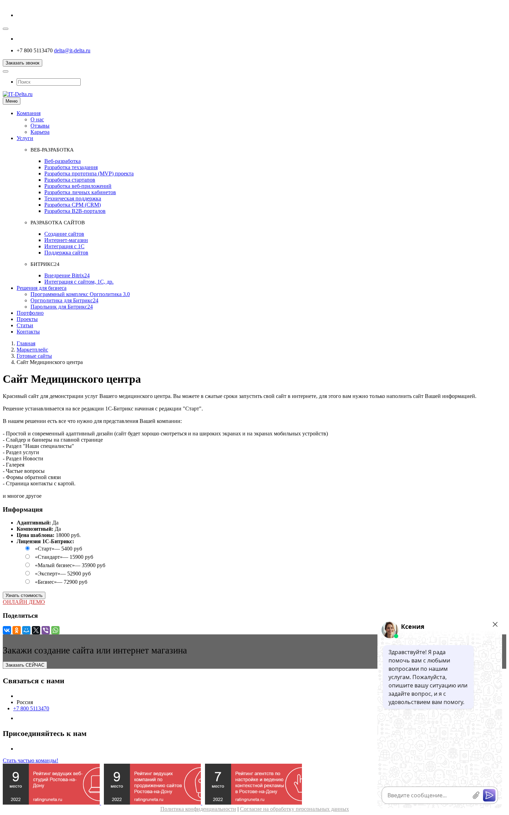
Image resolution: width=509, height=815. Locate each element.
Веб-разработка (62, 161)
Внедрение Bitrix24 (67, 275)
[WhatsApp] (55, 630)
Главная (26, 343)
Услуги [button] (25, 138)
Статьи (25, 325)
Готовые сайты (34, 356)
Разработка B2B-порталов (75, 211)
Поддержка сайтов (66, 252)
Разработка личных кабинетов (80, 192)
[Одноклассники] (16, 630)
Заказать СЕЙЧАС (25, 665)
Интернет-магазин (66, 240)
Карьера (40, 132)
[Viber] (46, 630)
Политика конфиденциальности (198, 809)
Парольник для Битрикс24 (61, 307)
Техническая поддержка (72, 198)
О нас (37, 119)
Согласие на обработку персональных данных (294, 809)
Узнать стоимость (24, 595)
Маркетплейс (32, 350)
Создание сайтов (64, 234)
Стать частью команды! (30, 760)
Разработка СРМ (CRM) (72, 205)
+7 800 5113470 (31, 708)
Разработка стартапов (69, 180)
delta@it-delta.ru (72, 50)
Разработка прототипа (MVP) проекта (89, 173)
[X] (36, 630)
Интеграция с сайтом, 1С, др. (79, 282)
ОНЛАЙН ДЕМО (24, 602)
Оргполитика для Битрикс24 (64, 300)
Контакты (28, 332)
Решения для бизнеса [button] (41, 288)
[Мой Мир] (26, 630)
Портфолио (30, 313)
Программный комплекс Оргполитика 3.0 (80, 294)
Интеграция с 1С (64, 246)
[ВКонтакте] (7, 630)
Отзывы (40, 126)
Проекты (27, 319)
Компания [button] (29, 113)
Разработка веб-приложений (77, 186)
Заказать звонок (22, 63)
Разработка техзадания (71, 167)
